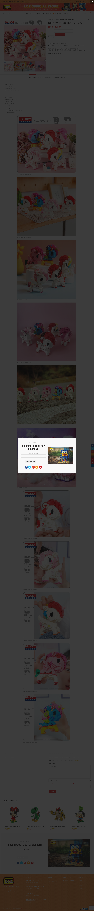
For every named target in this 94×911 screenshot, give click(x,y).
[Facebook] (26, 467)
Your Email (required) (33, 453)
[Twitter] (29, 467)
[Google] (33, 467)
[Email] (36, 467)
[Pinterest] (40, 467)
